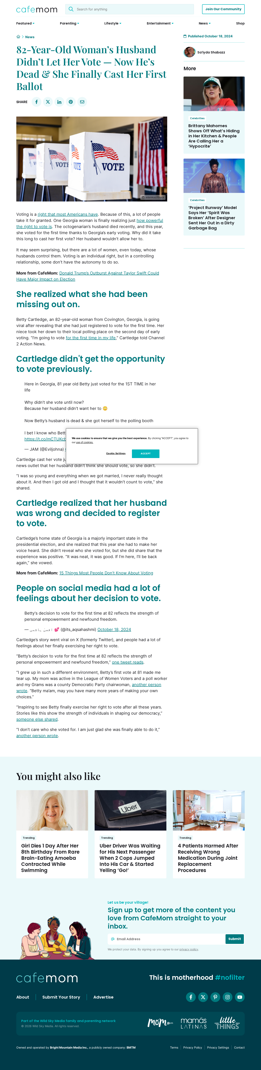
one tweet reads (127, 662)
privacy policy (188, 949)
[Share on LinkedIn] (59, 102)
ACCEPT (145, 453)
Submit (234, 939)
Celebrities (197, 118)
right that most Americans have (68, 214)
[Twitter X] (203, 997)
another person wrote (37, 735)
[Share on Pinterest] (71, 102)
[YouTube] (240, 997)
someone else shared (37, 719)
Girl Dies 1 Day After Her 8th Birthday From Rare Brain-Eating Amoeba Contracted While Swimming (50, 858)
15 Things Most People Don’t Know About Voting (106, 573)
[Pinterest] (215, 997)
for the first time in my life (91, 337)
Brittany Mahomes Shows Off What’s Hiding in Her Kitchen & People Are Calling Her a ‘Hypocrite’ (214, 136)
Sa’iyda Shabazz (211, 52)
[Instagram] (227, 997)
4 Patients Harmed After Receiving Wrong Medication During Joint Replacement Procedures (208, 858)
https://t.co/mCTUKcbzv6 (48, 439)
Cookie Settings (116, 453)
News (29, 37)
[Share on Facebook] (36, 102)
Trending (29, 838)
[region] (132, 446)
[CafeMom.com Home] (36, 9)
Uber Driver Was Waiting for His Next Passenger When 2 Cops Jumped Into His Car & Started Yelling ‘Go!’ (130, 858)
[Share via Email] (82, 102)
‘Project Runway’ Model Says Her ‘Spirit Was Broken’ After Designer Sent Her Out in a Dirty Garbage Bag (212, 218)
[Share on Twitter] (48, 102)
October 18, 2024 (114, 629)
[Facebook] (191, 997)
